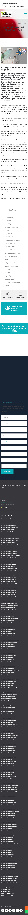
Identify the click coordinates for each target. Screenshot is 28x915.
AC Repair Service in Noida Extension (9, 549)
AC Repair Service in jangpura (7, 685)
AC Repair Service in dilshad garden (8, 757)
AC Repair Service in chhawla (7, 780)
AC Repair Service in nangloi (7, 830)
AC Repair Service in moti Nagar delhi (9, 793)
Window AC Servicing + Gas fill (13, 253)
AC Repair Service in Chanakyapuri (8, 776)
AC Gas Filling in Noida (5, 891)
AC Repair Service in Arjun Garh (7, 763)
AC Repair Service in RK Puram (7, 733)
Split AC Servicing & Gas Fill (7, 895)
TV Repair (7, 272)
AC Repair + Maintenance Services (12, 229)
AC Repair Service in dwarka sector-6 (9, 663)
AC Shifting (8, 224)
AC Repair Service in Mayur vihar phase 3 (9, 553)
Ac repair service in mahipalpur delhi (8, 612)
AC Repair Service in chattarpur (7, 778)
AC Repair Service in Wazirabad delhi (8, 564)
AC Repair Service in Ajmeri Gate (8, 813)
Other (6, 259)
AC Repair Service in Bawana (7, 770)
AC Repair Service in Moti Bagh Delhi (8, 525)
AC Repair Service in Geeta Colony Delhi (9, 735)
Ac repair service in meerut (6, 700)
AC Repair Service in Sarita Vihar (8, 718)
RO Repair (7, 269)
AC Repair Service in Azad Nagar (8, 566)
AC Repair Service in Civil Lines (7, 783)
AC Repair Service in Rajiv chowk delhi (9, 789)
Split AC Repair (9, 237)
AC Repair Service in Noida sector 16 (8, 590)
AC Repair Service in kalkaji (6, 852)
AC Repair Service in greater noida (8, 633)
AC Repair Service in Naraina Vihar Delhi (9, 527)
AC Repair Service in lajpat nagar (8, 867)
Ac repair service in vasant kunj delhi (8, 609)
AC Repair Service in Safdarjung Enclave (9, 726)
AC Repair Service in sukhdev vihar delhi (9, 876)
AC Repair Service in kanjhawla (7, 856)
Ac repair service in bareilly (6, 702)
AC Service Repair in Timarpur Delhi (8, 518)
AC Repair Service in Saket (6, 741)
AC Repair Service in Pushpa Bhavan (8, 746)
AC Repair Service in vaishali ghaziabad (9, 642)
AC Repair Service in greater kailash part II (10, 670)
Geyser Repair (8, 276)
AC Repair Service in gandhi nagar (8, 666)
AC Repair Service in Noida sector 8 (8, 596)
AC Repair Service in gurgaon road (8, 674)
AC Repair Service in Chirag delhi (8, 529)
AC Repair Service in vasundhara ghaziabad (10, 640)
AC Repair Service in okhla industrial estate (10, 811)
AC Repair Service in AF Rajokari (8, 625)
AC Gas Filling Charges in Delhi (7, 887)
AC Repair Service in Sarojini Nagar (8, 715)
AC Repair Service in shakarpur (7, 657)
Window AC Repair (10, 250)
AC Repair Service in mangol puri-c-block (9, 843)
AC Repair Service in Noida (6, 627)
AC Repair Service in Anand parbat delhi (9, 547)
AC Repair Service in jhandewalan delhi (9, 791)
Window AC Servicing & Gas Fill (7, 893)
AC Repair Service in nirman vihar (8, 815)
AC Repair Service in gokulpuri (7, 668)
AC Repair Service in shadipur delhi (8, 884)
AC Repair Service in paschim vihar (8, 802)
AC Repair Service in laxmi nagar (8, 869)
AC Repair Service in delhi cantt (7, 659)
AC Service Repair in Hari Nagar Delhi (9, 523)
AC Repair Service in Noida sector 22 (8, 592)
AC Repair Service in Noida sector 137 (9, 588)
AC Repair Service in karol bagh (7, 858)
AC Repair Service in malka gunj (7, 874)
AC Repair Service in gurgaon (7, 631)
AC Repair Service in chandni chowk (8, 676)
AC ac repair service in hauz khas (8, 752)
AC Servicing (8, 233)
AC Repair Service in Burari (6, 774)
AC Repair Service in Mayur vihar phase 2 (9, 551)
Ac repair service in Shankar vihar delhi (9, 689)
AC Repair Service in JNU (6, 850)
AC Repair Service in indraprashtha (8, 681)
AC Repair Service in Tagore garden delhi (9, 540)
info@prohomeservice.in (8, 502)
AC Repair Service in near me (7, 819)
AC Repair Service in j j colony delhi (8, 880)
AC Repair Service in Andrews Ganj (8, 761)
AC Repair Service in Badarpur (7, 767)
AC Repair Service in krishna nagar (8, 865)
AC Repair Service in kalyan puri (7, 854)
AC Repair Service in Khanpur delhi (8, 577)
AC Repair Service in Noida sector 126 (9, 586)
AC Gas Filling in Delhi (5, 889)
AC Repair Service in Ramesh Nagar (8, 737)
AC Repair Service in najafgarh (7, 837)
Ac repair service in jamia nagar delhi (8, 698)
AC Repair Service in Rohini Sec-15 (8, 728)
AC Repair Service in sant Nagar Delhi (9, 878)
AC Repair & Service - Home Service (12, 284)
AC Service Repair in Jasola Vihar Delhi (9, 521)
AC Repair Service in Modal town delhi (9, 568)
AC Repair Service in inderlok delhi (8, 696)
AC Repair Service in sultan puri (7, 648)
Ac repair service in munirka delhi (8, 607)
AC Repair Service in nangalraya (7, 832)
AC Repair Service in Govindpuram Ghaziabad (10, 555)
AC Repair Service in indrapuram (8, 629)
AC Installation (9, 217)
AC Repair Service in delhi (6, 637)
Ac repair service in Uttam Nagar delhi (9, 603)
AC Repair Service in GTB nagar (7, 672)
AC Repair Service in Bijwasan (7, 772)
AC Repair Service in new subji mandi (8, 822)
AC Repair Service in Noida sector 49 (8, 601)
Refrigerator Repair (10, 263)
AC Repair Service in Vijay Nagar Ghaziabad (10, 557)
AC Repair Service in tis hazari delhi (8, 817)
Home (3, 23)
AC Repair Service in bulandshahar (8, 707)
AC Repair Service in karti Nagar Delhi (9, 787)
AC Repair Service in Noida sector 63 (8, 579)
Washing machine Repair (11, 266)
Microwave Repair (9, 279)
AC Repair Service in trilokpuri (7, 644)
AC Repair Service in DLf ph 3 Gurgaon (9, 562)
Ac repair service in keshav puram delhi (9, 694)
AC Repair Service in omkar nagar (8, 809)
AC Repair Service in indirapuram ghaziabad (10, 679)
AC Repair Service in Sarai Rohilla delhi (9, 573)
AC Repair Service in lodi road (7, 871)
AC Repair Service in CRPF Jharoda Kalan (9, 785)
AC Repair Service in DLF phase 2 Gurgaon (10, 570)
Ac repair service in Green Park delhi (8, 692)
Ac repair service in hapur (6, 705)
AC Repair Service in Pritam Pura (8, 750)
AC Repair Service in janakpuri (7, 683)
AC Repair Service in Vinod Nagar (8, 531)
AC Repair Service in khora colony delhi (9, 863)
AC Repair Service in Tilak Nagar (8, 542)
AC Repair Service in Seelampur (7, 713)
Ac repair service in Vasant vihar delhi (9, 687)
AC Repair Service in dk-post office (8, 661)
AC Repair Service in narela (6, 828)
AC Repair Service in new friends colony (9, 824)
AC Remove (8, 220)
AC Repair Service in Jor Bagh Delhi (8, 622)
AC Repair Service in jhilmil (6, 848)
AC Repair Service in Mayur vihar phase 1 (9, 536)
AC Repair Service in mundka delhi (8, 796)
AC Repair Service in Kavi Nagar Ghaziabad (10, 538)
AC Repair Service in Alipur (6, 759)
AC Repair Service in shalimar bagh (8, 655)
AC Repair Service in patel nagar (7, 800)
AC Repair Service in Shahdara (7, 711)
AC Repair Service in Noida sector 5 (8, 599)
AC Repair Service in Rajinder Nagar (8, 744)
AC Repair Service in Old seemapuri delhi (9, 560)
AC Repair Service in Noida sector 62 (8, 581)
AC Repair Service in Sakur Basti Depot (9, 724)
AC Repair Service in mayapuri (7, 841)
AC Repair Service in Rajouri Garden (8, 739)
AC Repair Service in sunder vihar (8, 646)
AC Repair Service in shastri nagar (8, 650)
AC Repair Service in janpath (7, 722)
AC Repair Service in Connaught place (9, 575)
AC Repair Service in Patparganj (7, 754)
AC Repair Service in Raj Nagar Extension (9, 534)
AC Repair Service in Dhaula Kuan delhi (9, 882)
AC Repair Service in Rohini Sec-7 (8, 731)
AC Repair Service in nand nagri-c (8, 835)
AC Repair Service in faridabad (7, 635)
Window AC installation (11, 256)
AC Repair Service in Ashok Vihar (8, 765)
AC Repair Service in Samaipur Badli (8, 720)
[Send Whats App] (26, 911)
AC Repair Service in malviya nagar (8, 845)
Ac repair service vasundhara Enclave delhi (10, 605)
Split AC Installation (10, 246)
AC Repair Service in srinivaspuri (8, 653)
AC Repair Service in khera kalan (8, 861)
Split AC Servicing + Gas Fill (12, 240)
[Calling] (26, 908)
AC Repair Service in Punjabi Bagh (8, 748)
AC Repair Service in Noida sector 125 (9, 583)
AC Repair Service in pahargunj (7, 806)
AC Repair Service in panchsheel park (9, 826)
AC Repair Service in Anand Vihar (8, 616)
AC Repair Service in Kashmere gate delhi (9, 544)
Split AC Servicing (10, 243)
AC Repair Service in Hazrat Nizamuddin (9, 618)
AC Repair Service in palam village (8, 804)
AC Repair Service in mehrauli (7, 839)
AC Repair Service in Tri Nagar (7, 620)
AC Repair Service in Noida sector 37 (8, 594)
